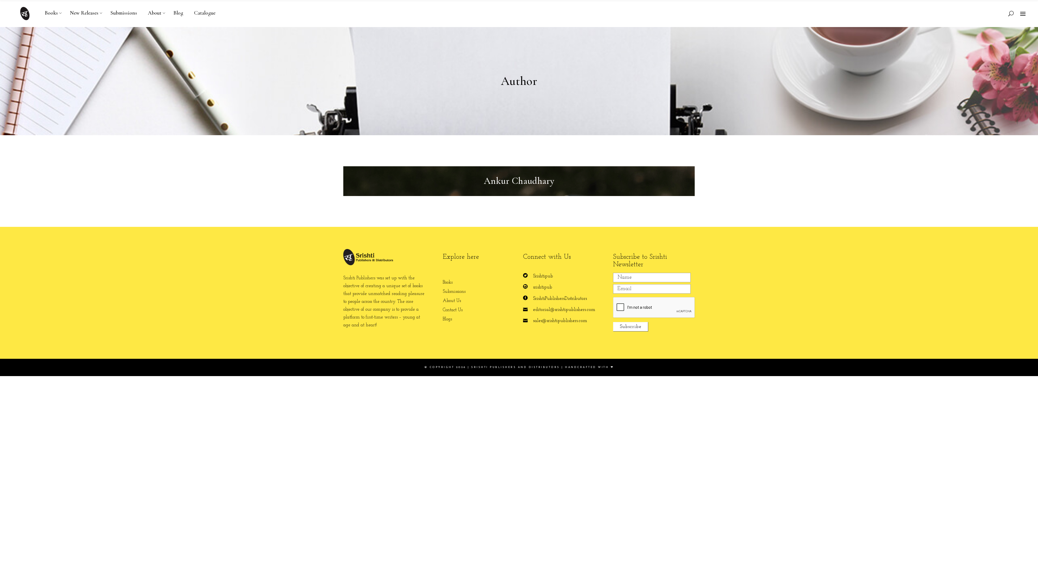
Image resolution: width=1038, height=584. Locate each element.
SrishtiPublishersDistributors (560, 298)
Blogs (447, 319)
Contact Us (453, 310)
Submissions (454, 291)
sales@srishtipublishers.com (560, 320)
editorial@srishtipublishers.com (564, 309)
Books (448, 282)
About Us (452, 300)
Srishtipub (543, 276)
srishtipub (542, 287)
